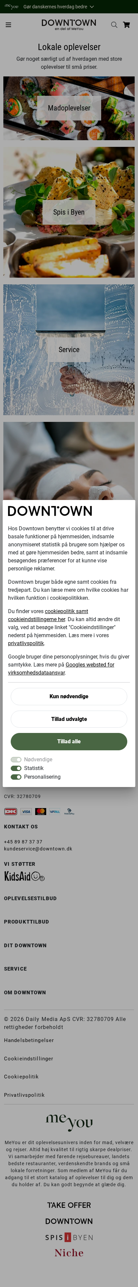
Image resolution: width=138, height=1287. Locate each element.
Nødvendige (38, 759)
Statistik (34, 768)
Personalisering (42, 777)
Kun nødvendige (69, 696)
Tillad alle (69, 741)
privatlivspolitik (26, 643)
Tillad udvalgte (69, 719)
